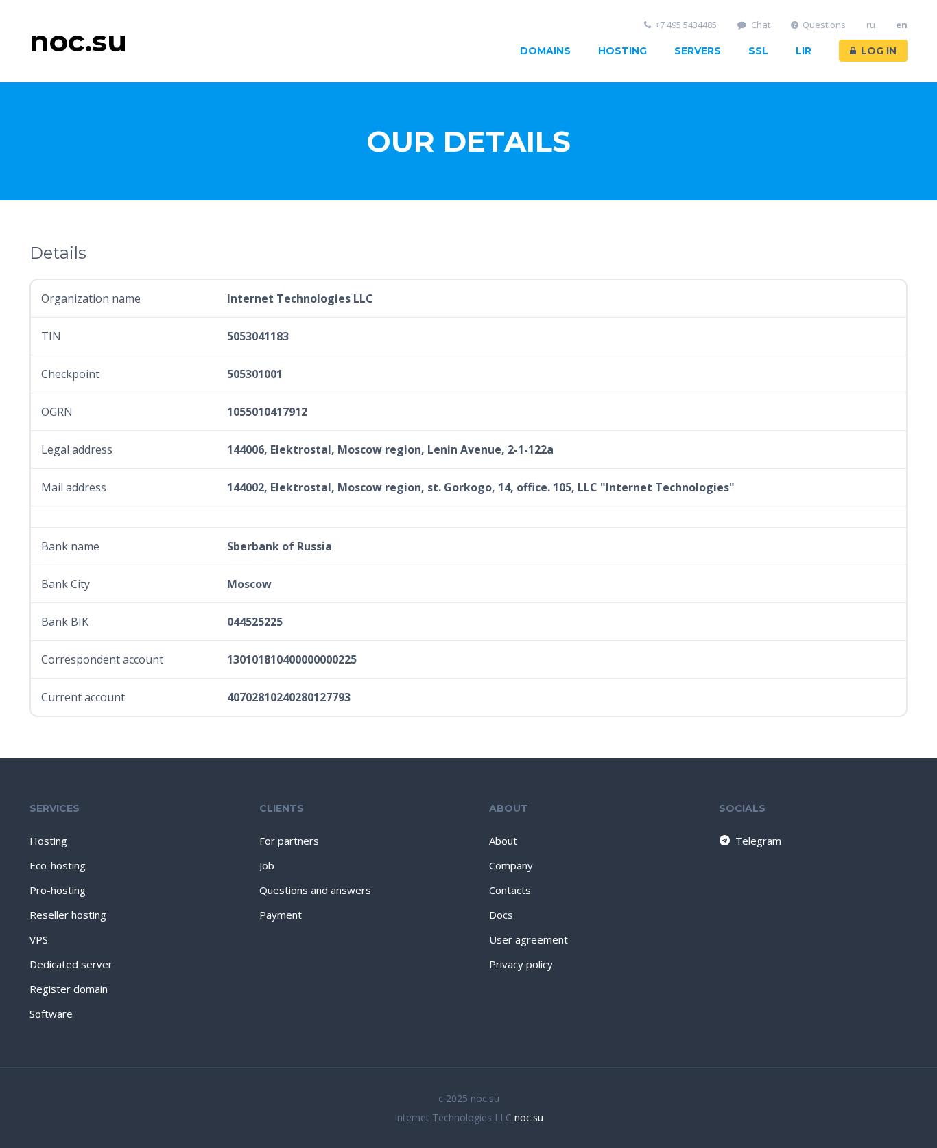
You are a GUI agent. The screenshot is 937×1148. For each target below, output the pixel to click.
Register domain (68, 989)
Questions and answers (315, 890)
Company (511, 865)
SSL (758, 51)
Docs (501, 915)
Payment (280, 915)
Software (51, 1013)
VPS (38, 939)
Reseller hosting (67, 915)
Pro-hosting (57, 890)
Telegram (758, 840)
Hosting (622, 51)
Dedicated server (70, 964)
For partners (289, 840)
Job (266, 865)
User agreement (528, 939)
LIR (803, 51)
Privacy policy (521, 964)
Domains (545, 51)
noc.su (528, 1117)
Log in (879, 51)
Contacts (510, 890)
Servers (697, 51)
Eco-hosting (57, 865)
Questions (824, 25)
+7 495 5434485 (686, 25)
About (503, 840)
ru (870, 25)
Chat (760, 25)
